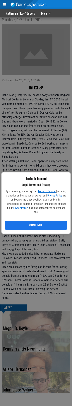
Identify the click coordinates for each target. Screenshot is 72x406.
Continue (35, 225)
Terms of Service (47, 191)
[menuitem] (47, 13)
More (44, 13)
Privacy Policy (54, 195)
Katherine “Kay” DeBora (20, 13)
